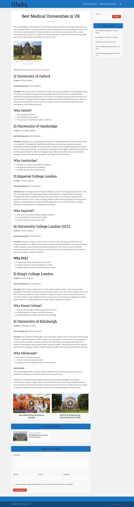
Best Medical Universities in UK (105, 42)
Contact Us (113, 504)
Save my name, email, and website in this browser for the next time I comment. (44, 484)
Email (40, 474)
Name (16, 474)
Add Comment (50, 21)
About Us (120, 504)
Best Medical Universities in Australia (35, 70)
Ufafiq (19, 4)
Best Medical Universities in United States (38, 436)
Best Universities (90, 4)
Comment (16, 455)
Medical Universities (108, 4)
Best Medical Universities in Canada (106, 37)
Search (97, 14)
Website (66, 474)
